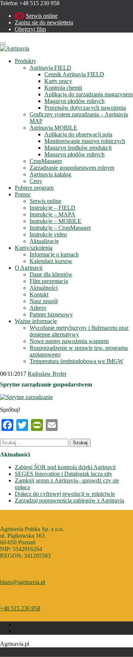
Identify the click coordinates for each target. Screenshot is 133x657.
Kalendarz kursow (51, 261)
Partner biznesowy (51, 314)
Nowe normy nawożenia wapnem (69, 341)
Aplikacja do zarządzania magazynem (88, 94)
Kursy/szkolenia (33, 248)
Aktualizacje (44, 241)
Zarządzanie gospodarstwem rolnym (72, 168)
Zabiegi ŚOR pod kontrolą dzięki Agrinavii (65, 467)
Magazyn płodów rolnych (74, 101)
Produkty (25, 61)
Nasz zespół (44, 301)
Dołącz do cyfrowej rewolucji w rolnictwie (65, 494)
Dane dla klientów (51, 274)
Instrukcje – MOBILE (55, 221)
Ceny (36, 181)
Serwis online (42, 16)
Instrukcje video (48, 234)
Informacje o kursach (54, 254)
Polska (18, 651)
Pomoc (23, 194)
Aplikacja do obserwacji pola (78, 134)
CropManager (46, 161)
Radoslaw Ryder (47, 374)
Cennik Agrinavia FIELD (74, 74)
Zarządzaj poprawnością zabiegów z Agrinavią (69, 500)
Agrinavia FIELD (50, 67)
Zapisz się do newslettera (44, 22)
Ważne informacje (36, 321)
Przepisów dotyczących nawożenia (85, 107)
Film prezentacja (49, 281)
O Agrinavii (28, 268)
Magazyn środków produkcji (78, 148)
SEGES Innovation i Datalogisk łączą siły (63, 474)
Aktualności (44, 288)
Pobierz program (34, 188)
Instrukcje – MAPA (52, 214)
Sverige (28, 651)
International (39, 651)
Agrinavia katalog (50, 174)
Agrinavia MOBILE (53, 128)
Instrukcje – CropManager (60, 228)
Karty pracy (58, 81)
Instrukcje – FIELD (52, 208)
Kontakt (39, 294)
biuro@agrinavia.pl (22, 582)
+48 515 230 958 (20, 608)
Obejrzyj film (30, 29)
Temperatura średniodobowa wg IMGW (76, 361)
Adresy (38, 308)
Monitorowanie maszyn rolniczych (84, 141)
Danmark (8, 651)
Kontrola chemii (63, 87)
